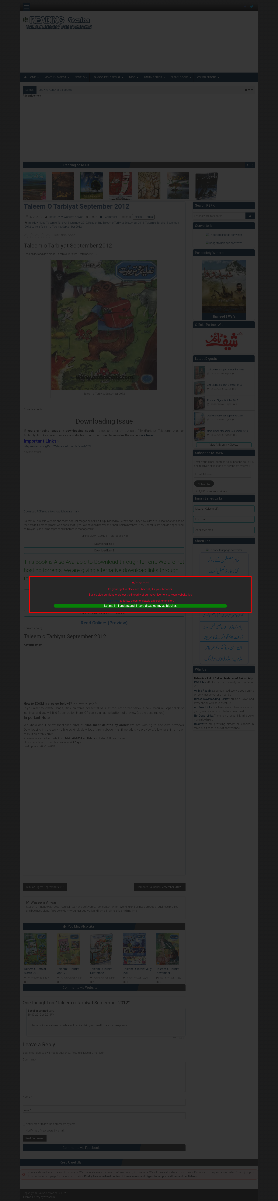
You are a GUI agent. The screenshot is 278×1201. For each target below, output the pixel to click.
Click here (113, 600)
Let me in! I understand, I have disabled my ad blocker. (140, 605)
